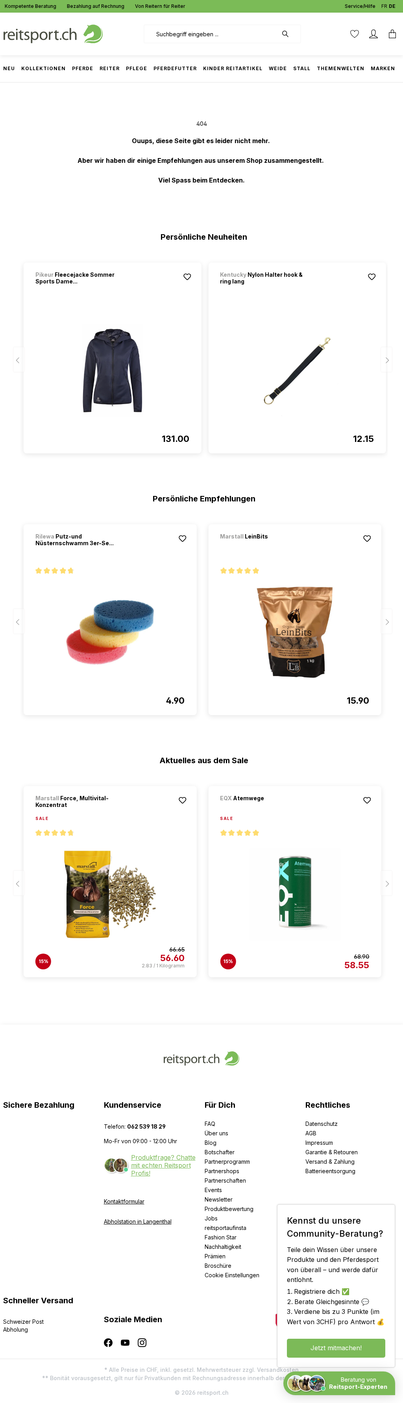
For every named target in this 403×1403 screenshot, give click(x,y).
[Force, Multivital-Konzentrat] (110, 894)
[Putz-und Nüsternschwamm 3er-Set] (110, 632)
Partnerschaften (225, 1180)
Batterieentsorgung (330, 1171)
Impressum (319, 1142)
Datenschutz (321, 1123)
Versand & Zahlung (330, 1161)
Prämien (215, 1256)
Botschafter (220, 1152)
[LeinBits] (261, 547)
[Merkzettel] (354, 34)
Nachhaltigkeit (223, 1246)
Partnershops (222, 1171)
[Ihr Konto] (373, 34)
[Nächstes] (386, 360)
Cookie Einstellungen (232, 1275)
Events (213, 1190)
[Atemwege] (261, 809)
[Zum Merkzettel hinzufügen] (187, 277)
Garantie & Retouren (331, 1152)
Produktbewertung (229, 1208)
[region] (201, 354)
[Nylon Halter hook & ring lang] (297, 370)
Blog (210, 1142)
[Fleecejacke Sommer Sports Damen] (112, 370)
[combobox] (211, 33)
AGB (310, 1133)
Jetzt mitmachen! (336, 1348)
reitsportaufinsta (225, 1227)
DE (392, 6)
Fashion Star (221, 1237)
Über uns (216, 1133)
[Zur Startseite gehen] (53, 33)
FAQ (210, 1123)
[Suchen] (289, 33)
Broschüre (218, 1265)
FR (384, 6)
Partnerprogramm (227, 1161)
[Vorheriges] (19, 360)
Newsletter (219, 1199)
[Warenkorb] (390, 34)
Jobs (211, 1218)
